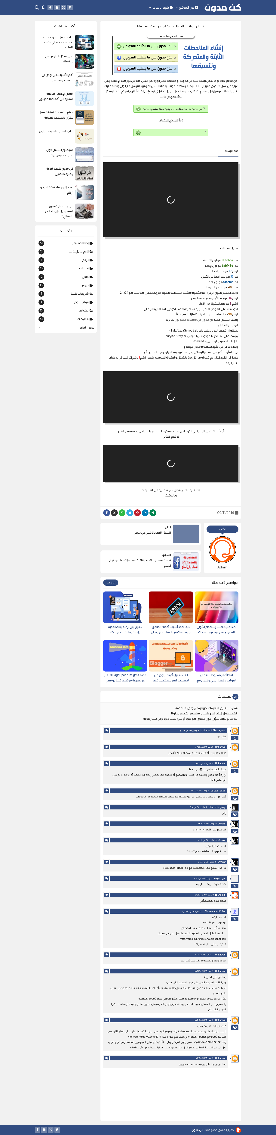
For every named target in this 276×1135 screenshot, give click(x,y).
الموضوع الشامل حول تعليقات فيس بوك (59, 152)
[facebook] (50, 7)
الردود (234, 738)
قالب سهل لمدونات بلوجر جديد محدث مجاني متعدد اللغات (57, 42)
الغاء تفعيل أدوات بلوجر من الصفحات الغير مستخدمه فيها (171, 677)
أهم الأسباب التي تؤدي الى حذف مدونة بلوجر (57, 77)
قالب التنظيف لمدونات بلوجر (56, 131)
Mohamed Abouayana (213, 730)
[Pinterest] (137, 512)
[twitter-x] (63, 7)
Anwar (221, 823)
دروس (111, 582)
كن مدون (197, 1129)
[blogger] (57, 7)
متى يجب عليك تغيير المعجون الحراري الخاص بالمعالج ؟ (59, 211)
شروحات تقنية (65, 293)
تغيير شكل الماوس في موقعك (59, 59)
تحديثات (64, 268)
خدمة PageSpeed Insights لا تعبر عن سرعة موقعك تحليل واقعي (125, 677)
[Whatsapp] (122, 512)
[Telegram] (129, 512)
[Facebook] (106, 512)
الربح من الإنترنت (64, 251)
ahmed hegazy (217, 807)
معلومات (64, 319)
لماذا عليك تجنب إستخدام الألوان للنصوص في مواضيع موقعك (216, 629)
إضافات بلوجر (64, 243)
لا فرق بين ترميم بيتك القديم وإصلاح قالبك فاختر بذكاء (125, 629)
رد (106, 730)
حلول (64, 277)
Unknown (220, 747)
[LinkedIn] (145, 512)
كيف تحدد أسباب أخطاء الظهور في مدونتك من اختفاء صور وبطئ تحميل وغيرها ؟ (171, 630)
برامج (65, 260)
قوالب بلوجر (65, 302)
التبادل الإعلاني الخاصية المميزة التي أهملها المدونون (56, 96)
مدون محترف (218, 790)
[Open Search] (37, 7)
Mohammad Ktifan (215, 911)
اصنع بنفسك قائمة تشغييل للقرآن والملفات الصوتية (56, 115)
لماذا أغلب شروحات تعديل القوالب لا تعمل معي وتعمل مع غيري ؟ (216, 678)
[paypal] (70, 7)
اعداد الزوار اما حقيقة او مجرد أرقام (56, 190)
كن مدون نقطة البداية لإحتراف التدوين (59, 171)
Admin (221, 894)
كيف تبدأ (64, 310)
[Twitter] (114, 512)
